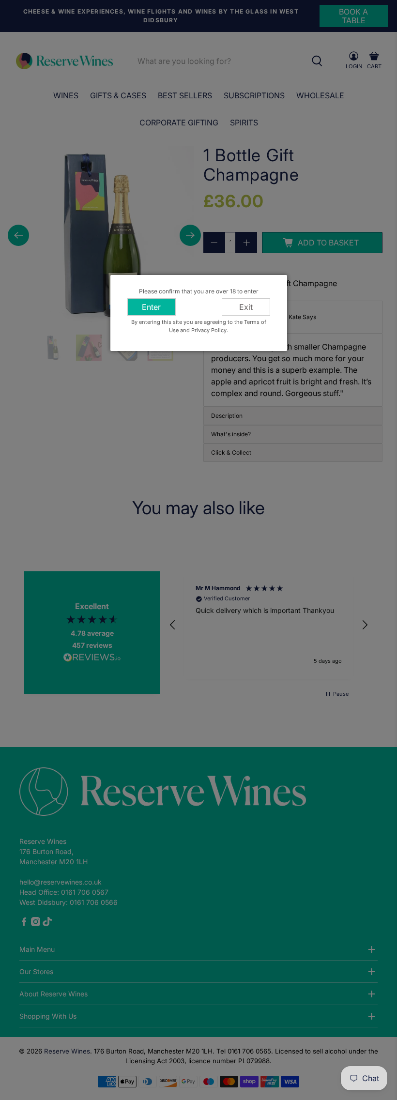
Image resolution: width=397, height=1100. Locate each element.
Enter (151, 307)
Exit (246, 307)
